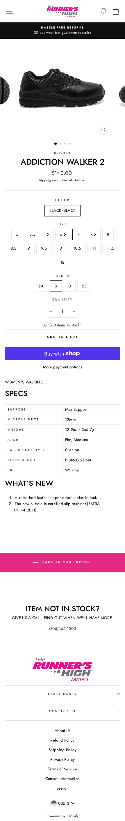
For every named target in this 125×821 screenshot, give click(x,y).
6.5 (63, 234)
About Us (63, 730)
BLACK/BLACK (62, 210)
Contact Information (62, 778)
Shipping (44, 180)
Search (62, 788)
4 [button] (70, 144)
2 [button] (61, 144)
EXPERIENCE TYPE (27, 450)
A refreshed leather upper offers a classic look (56, 497)
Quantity (62, 299)
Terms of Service (62, 769)
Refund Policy (62, 740)
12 (62, 262)
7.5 (93, 234)
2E (84, 286)
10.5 (77, 248)
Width (62, 275)
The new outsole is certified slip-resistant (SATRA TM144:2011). (57, 507)
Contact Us (62, 711)
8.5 (14, 248)
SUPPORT (17, 409)
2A (41, 286)
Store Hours (62, 694)
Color (62, 200)
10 (60, 248)
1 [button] (55, 144)
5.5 (32, 234)
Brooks (62, 153)
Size (62, 224)
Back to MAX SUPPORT (66, 562)
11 (94, 248)
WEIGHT (16, 429)
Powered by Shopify (62, 816)
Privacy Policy (62, 759)
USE (11, 470)
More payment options (62, 367)
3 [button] (65, 144)
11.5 (110, 248)
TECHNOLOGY (22, 460)
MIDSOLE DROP (24, 419)
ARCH (13, 440)
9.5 (44, 248)
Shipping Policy (62, 750)
